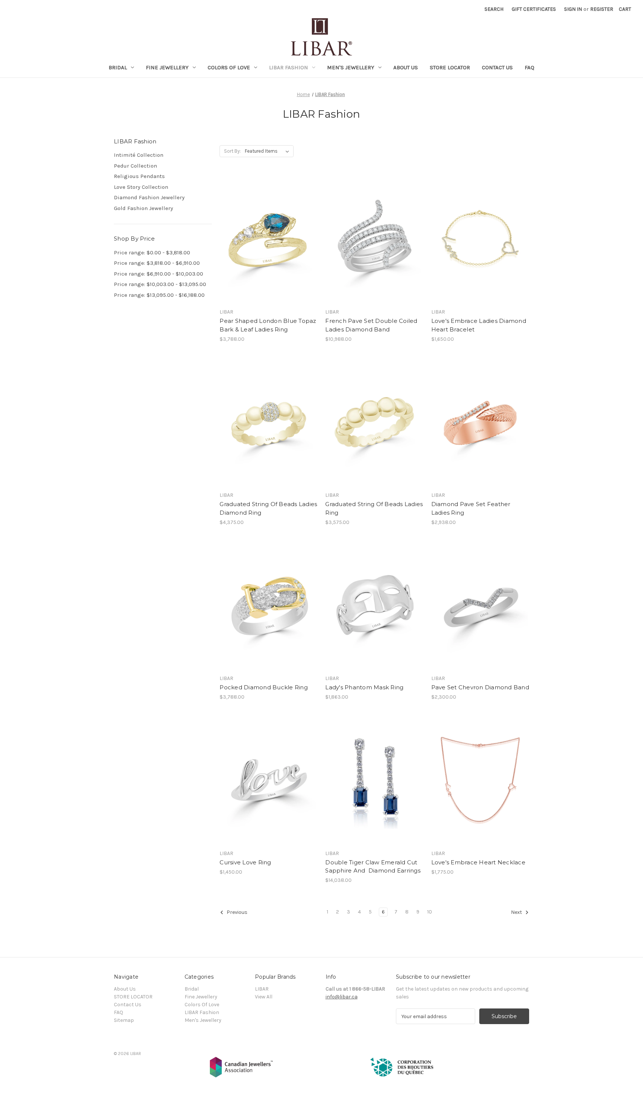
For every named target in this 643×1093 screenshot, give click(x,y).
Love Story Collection (141, 187)
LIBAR (262, 989)
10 (429, 912)
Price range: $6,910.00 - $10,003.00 (158, 273)
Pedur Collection (135, 165)
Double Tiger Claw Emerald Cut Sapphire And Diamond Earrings (372, 866)
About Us (405, 67)
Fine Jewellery (167, 67)
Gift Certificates (534, 9)
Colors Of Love (229, 67)
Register (601, 9)
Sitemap (124, 1020)
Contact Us (497, 67)
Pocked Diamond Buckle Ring (264, 687)
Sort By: (232, 151)
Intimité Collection (138, 155)
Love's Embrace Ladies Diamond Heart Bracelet (478, 325)
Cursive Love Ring (245, 862)
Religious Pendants (139, 176)
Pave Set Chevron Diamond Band (480, 687)
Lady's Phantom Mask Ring (364, 687)
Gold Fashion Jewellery (143, 208)
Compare (266, 240)
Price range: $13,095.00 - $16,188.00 (159, 295)
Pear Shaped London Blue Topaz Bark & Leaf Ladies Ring (268, 325)
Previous (236, 912)
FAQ (529, 67)
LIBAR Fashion (288, 67)
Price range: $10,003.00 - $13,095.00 (160, 284)
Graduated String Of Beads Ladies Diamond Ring (268, 508)
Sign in (573, 9)
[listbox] (268, 151)
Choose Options (268, 253)
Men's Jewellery (350, 67)
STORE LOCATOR (450, 67)
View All (263, 997)
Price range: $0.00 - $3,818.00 (152, 252)
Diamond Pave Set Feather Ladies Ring (471, 508)
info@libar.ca (342, 997)
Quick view (262, 226)
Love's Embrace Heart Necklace (478, 862)
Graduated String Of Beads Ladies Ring (374, 508)
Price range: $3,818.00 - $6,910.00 (157, 263)
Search (493, 9)
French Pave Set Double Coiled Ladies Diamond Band (371, 325)
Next (517, 912)
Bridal (118, 67)
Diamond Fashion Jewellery (149, 197)
